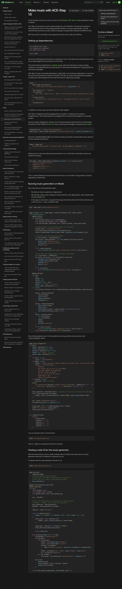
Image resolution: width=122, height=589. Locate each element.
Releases (46, 2)
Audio (4, 107)
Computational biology (9, 149)
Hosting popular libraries (10, 279)
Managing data (7, 334)
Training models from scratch (11, 264)
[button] (54, 40)
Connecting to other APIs (10, 306)
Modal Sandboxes (8, 168)
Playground (54, 2)
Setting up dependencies (108, 13)
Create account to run (109, 41)
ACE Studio (63, 20)
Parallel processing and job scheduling (11, 249)
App (41, 192)
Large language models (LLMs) (12, 24)
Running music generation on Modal (109, 17)
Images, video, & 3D (9, 76)
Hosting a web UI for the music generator (110, 22)
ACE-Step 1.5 (72, 20)
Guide (21, 2)
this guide (88, 124)
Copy (91, 46)
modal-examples (109, 59)
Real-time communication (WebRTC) (13, 137)
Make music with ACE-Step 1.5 (108, 10)
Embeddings (6, 230)
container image (56, 65)
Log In (108, 2)
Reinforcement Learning (10, 216)
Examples (28, 2)
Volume (48, 124)
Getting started (7, 11)
